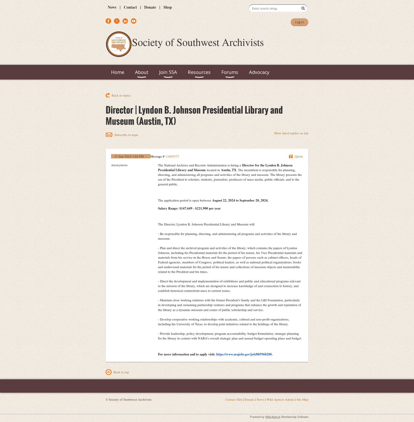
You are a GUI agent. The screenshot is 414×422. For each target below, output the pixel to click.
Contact (130, 7)
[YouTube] (133, 21)
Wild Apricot (272, 417)
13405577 (172, 156)
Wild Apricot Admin (280, 399)
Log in (299, 22)
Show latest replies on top (291, 133)
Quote (299, 156)
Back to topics (121, 95)
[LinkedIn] (125, 21)
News (112, 7)
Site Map (302, 399)
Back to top (121, 372)
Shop (167, 7)
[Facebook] (108, 21)
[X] (116, 21)
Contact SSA (233, 399)
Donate (150, 7)
